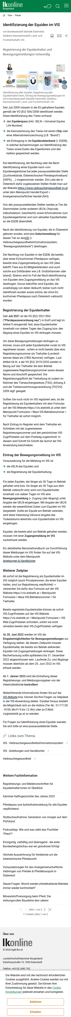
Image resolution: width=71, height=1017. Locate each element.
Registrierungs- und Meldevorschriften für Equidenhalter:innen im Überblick (28, 786)
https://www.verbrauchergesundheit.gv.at (43, 188)
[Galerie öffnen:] (35, 76)
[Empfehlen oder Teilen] (66, 36)
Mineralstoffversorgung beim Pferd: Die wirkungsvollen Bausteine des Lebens (27, 898)
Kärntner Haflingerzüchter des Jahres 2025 (29, 796)
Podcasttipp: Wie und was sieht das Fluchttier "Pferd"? (30, 831)
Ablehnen (36, 1001)
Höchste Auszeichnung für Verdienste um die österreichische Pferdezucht (30, 856)
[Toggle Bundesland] (48, 6)
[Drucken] (52, 36)
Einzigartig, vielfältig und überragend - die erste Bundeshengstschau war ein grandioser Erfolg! (31, 844)
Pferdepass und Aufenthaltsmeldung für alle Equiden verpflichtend (35, 806)
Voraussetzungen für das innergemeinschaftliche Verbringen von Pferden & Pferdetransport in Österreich (33, 871)
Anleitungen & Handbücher (19, 560)
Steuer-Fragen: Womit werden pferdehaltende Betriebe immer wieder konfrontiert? (35, 886)
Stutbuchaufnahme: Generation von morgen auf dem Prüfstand (35, 819)
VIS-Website (10, 697)
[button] (66, 5)
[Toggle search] (58, 6)
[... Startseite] (13, 6)
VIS (27, 238)
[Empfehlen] (59, 36)
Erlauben (35, 1012)
